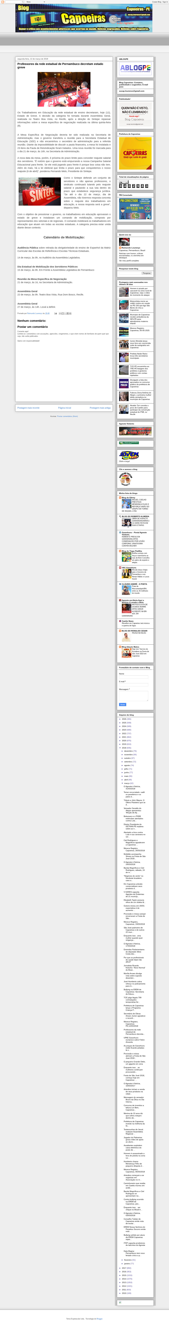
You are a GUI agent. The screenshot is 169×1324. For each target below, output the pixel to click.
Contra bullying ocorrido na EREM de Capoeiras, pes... (134, 1201)
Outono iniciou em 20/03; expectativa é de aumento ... (134, 908)
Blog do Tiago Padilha (132, 551)
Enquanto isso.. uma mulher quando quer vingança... (133, 938)
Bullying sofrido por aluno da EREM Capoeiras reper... (134, 1237)
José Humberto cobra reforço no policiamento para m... (134, 983)
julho (126, 769)
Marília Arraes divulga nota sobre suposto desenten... (133, 975)
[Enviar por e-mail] (60, 313)
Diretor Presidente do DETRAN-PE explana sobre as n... (133, 826)
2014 (124, 1279)
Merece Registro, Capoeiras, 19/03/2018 (134, 923)
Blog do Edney (128, 498)
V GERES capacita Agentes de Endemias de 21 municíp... (134, 894)
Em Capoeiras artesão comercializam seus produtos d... (133, 886)
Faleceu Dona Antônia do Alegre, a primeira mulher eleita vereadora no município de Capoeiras (140, 396)
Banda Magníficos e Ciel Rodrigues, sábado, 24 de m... (134, 870)
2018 (124, 748)
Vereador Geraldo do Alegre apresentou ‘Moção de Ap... (132, 810)
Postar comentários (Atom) (67, 416)
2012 (124, 1286)
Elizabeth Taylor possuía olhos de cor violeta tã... (135, 901)
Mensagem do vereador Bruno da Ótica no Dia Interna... (134, 1099)
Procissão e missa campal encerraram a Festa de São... (134, 916)
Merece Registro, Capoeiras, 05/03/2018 (134, 1170)
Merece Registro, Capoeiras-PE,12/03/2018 (131, 1024)
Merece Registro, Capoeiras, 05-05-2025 (139, 329)
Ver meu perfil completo (129, 261)
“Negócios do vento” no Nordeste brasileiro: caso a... (133, 878)
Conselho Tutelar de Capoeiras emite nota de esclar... (134, 1221)
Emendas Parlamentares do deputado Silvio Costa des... (134, 951)
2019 (124, 744)
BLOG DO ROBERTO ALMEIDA (135, 516)
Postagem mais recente (28, 408)
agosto (127, 765)
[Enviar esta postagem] (55, 313)
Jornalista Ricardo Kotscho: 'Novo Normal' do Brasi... (134, 968)
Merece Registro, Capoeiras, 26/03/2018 (134, 849)
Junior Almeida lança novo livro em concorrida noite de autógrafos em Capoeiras (140, 344)
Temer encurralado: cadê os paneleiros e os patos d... (134, 794)
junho (126, 772)
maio (126, 776)
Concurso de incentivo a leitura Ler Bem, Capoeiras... (134, 1107)
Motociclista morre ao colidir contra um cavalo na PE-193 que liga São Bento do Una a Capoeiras (140, 305)
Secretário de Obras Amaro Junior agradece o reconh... (134, 1016)
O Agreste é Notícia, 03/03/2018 (132, 1214)
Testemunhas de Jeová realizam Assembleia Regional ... (133, 1131)
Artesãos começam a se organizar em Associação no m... (134, 1177)
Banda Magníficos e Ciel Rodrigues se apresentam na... (134, 1193)
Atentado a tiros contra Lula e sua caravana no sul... (134, 834)
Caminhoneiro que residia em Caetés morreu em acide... (134, 1185)
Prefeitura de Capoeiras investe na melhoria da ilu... (134, 1123)
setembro (128, 762)
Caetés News (127, 621)
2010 (124, 1293)
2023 (124, 730)
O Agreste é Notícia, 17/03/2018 (132, 945)
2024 (124, 726)
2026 (124, 719)
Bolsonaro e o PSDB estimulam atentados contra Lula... (133, 818)
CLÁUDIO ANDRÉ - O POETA (134, 584)
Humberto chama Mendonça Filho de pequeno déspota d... (134, 1163)
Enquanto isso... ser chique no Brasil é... (133, 1208)
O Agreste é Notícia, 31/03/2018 (132, 787)
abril (126, 780)
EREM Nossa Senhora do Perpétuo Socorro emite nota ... (135, 1229)
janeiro (127, 1264)
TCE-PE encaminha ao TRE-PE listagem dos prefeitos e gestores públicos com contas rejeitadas (139, 370)
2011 (124, 1290)
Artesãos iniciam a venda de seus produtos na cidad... (134, 1091)
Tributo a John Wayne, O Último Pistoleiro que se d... (134, 802)
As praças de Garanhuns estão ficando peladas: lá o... (134, 1048)
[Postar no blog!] (62, 313)
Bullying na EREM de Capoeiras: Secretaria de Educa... (134, 991)
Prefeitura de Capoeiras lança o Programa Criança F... (134, 1008)
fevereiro (128, 1260)
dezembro (128, 751)
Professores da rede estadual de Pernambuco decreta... (134, 1032)
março (127, 783)
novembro (128, 754)
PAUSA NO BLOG (139, 633)
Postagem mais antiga (100, 408)
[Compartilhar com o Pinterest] (70, 313)
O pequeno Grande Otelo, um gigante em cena (134, 1063)
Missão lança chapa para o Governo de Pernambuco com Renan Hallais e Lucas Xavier (140, 574)
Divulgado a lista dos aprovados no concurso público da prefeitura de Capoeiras (140, 383)
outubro (127, 758)
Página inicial (64, 408)
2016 (124, 1272)
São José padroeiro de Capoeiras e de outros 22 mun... (134, 930)
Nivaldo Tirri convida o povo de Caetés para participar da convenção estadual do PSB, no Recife (140, 409)
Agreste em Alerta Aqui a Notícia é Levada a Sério (133, 601)
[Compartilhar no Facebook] (67, 313)
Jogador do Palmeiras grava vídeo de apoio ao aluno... (133, 1139)
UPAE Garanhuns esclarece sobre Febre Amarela (134, 1040)
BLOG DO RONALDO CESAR (134, 631)
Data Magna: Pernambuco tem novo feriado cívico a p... (134, 1253)
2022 (124, 733)
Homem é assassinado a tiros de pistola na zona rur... (134, 1155)
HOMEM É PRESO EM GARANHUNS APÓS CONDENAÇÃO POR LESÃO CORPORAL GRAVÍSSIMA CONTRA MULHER (133, 541)
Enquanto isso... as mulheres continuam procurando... (133, 1069)
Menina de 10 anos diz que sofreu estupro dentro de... (133, 1115)
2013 (124, 1282)
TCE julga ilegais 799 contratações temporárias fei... (132, 999)
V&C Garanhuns (129, 568)
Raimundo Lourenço (131, 248)
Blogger (99, 1319)
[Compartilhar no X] (65, 313)
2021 (124, 737)
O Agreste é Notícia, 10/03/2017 (132, 1084)
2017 (124, 1268)
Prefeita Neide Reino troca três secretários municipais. (139, 356)
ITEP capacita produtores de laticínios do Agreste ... (134, 1245)
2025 (124, 723)
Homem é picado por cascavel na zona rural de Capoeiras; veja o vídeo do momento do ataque (141, 291)
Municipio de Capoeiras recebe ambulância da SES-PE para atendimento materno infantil (140, 319)
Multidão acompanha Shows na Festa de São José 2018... (135, 856)
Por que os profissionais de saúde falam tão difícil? (134, 959)
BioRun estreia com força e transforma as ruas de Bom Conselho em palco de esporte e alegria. (140, 557)
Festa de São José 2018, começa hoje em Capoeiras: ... (134, 1077)
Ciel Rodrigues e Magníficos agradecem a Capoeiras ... (134, 842)
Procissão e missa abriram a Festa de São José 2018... (134, 1056)
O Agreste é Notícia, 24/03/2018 (132, 863)
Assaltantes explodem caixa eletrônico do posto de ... (133, 1147)
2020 (124, 741)
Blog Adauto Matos (130, 647)
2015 (124, 1275)
